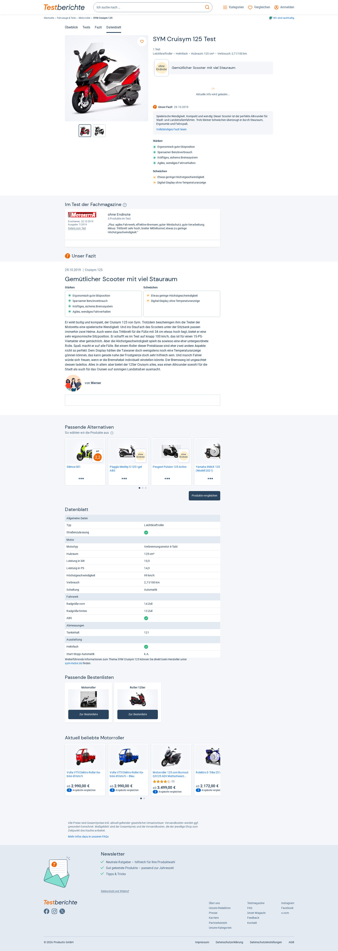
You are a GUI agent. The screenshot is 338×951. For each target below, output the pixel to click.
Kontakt (252, 922)
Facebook (287, 908)
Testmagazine (255, 903)
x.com (285, 912)
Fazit (98, 27)
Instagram (287, 903)
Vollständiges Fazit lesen (171, 129)
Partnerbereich (218, 922)
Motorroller (84, 18)
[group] (99, 130)
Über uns (214, 903)
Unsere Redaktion (220, 908)
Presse (213, 912)
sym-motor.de (73, 663)
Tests (86, 27)
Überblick (71, 27)
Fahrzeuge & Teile (66, 18)
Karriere (214, 917)
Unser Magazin (256, 912)
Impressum (202, 942)
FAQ (249, 908)
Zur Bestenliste (91, 715)
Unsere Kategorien (220, 927)
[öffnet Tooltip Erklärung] (124, 205)
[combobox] (147, 7)
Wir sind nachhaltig (283, 18)
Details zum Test (77, 228)
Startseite (49, 18)
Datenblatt (113, 27)
